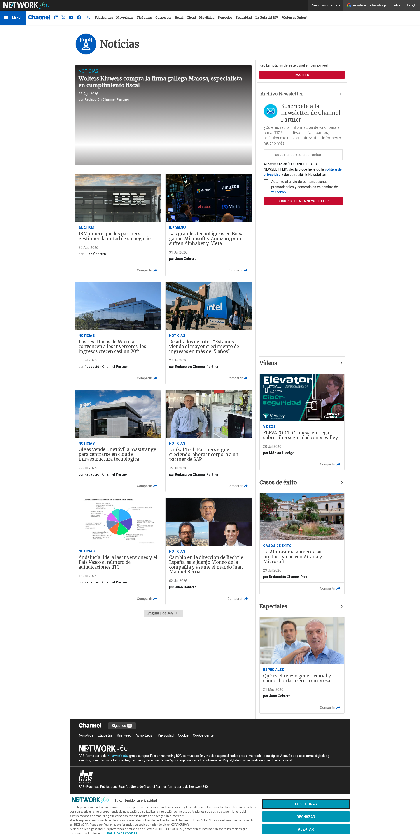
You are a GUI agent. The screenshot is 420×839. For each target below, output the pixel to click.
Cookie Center (204, 735)
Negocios (225, 17)
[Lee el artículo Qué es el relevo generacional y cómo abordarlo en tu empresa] (302, 665)
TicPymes (144, 17)
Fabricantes (104, 17)
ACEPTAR (306, 829)
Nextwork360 (117, 756)
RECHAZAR (306, 817)
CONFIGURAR (306, 804)
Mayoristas (124, 17)
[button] (13, 18)
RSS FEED (302, 75)
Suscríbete (303, 201)
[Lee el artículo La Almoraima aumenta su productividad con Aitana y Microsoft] (302, 543)
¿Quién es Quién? (294, 17)
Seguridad (244, 17)
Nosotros (86, 735)
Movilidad (206, 17)
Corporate (163, 17)
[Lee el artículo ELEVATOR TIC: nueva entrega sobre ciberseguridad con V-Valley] (302, 422)
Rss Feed (124, 735)
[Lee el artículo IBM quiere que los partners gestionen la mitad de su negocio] (118, 225)
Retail (179, 17)
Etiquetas (105, 735)
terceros (278, 192)
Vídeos (268, 363)
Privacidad (166, 735)
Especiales (273, 606)
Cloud (191, 17)
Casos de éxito (278, 482)
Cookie (183, 735)
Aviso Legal (144, 735)
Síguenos (119, 726)
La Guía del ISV (266, 17)
